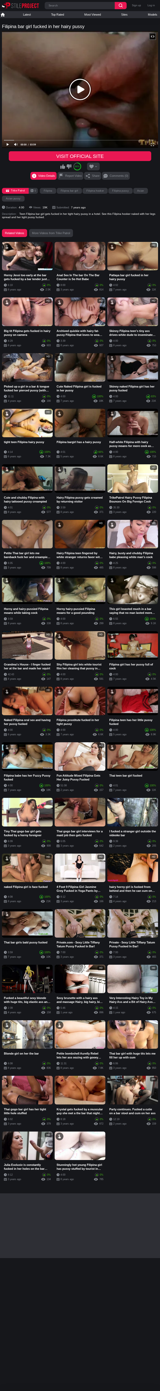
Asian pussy (13, 198)
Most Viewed (92, 14)
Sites (124, 14)
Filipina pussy (120, 190)
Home (3, 14)
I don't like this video (68, 166)
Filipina (48, 190)
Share (96, 175)
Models (152, 14)
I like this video (62, 166)
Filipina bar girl (69, 190)
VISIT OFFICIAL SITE (80, 156)
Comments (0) (119, 175)
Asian (140, 190)
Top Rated (57, 14)
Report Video (73, 175)
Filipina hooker (95, 190)
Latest (27, 14)
